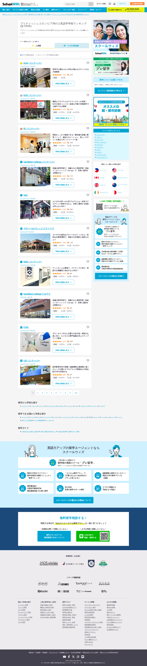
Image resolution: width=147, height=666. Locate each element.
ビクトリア (24, 232)
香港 (90, 417)
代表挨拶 (38, 652)
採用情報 (44, 652)
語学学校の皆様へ (90, 617)
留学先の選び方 (67, 612)
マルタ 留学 (21, 622)
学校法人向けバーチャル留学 (90, 652)
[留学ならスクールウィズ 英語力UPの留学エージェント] (11, 5)
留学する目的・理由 (68, 605)
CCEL (26, 327)
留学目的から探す (45, 610)
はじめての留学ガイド (114, 627)
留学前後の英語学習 (68, 627)
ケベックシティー (102, 157)
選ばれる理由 (35, 10)
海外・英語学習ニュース (70, 625)
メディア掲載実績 (73, 577)
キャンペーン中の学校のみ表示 (48, 55)
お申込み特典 (62, 431)
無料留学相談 (111, 605)
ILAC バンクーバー (32, 63)
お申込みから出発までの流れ (30, 431)
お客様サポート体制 (73, 431)
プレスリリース (53, 652)
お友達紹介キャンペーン (114, 620)
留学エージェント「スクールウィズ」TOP (14, 14)
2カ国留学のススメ (113, 630)
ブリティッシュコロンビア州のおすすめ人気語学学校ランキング (70, 14)
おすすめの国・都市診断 (48, 617)
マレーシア (96, 417)
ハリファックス (101, 155)
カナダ (33, 66)
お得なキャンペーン (113, 617)
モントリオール (101, 142)
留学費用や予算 (67, 610)
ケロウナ (23, 297)
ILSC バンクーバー (32, 95)
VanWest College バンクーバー (39, 161)
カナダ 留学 (21, 610)
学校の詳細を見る (62, 83)
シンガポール (106, 417)
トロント (99, 137)
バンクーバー (24, 66)
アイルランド (77, 417)
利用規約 (87, 620)
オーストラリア (47, 417)
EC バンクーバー (31, 128)
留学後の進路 (66, 620)
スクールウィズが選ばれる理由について (73, 500)
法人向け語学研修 (75, 652)
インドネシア (50, 420)
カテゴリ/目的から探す (20, 10)
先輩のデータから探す (47, 612)
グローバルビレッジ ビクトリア (38, 228)
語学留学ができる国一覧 (35, 14)
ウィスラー (99, 147)
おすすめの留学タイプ (69, 607)
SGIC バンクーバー (32, 261)
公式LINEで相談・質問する (90, 536)
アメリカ (32, 417)
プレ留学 (46, 10)
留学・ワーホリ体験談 (114, 615)
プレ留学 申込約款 (90, 637)
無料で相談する (116, 10)
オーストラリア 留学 (24, 612)
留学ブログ (66, 602)
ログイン (124, 4)
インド (113, 417)
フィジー (119, 417)
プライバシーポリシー (92, 630)
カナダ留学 (47, 14)
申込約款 (87, 635)
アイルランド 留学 (24, 620)
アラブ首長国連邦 (39, 420)
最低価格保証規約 (90, 625)
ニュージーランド (66, 417)
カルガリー (99, 145)
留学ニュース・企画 (68, 622)
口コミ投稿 (102, 4)
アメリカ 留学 (22, 607)
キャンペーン (82, 10)
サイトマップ (89, 644)
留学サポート (56, 10)
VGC (25, 195)
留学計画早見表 (89, 612)
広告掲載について (64, 652)
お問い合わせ (89, 642)
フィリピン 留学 (23, 605)
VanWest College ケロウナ (37, 293)
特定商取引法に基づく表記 (93, 627)
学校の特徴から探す (46, 605)
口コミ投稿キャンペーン (114, 622)
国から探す (6, 10)
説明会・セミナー (96, 10)
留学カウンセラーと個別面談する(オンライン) (54, 536)
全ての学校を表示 (28, 55)
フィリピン (25, 417)
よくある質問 (89, 615)
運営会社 (31, 652)
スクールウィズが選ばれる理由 (110, 276)
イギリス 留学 (22, 615)
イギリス (56, 417)
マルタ (85, 417)
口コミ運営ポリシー (91, 639)
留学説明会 (110, 625)
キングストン (94, 406)
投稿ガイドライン (90, 632)
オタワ (98, 150)
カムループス (84, 406)
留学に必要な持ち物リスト (48, 431)
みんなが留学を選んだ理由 (93, 610)
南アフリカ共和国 (27, 420)
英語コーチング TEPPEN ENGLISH (109, 652)
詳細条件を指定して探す (48, 615)
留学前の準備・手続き (69, 615)
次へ (76, 393)
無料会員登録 (138, 4)
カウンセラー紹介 (69, 10)
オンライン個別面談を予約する (110, 90)
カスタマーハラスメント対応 (94, 622)
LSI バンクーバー (31, 360)
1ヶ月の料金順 (73, 45)
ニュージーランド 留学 (25, 617)
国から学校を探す (24, 602)
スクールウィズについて (92, 605)
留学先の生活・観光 (68, 617)
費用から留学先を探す (47, 607)
